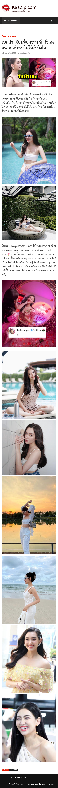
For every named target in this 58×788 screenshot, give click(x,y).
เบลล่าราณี (13, 770)
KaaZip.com (24, 7)
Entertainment (9, 36)
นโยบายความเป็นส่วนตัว (37, 784)
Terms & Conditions (16, 784)
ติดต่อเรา (52, 784)
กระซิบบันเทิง (25, 53)
